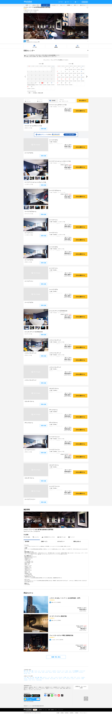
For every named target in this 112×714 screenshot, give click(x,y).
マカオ (82, 678)
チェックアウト (40, 99)
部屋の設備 (43, 128)
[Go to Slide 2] (31, 122)
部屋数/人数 (62, 99)
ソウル (25, 677)
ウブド (75, 677)
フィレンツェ (68, 678)
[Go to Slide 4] (43, 122)
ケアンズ (25, 678)
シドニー (78, 677)
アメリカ (39, 672)
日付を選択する (80, 111)
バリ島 (71, 677)
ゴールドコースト (31, 678)
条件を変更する (82, 100)
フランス (54, 672)
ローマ (60, 678)
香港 (41, 677)
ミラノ (63, 678)
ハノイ (49, 677)
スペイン (70, 672)
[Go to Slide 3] (37, 122)
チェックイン (27, 99)
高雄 (38, 677)
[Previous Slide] (25, 111)
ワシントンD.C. (52, 678)
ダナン (52, 677)
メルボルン (83, 677)
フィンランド (81, 672)
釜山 (28, 677)
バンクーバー (78, 678)
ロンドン (73, 678)
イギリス (66, 672)
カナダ (46, 672)
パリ (57, 678)
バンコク (56, 677)
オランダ (25, 673)
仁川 (30, 677)
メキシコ (50, 672)
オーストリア (75, 672)
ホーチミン (45, 677)
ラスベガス (47, 678)
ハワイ (35, 672)
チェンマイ (60, 677)
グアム (43, 672)
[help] (38, 41)
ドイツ (62, 672)
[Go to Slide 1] (26, 122)
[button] (81, 32)
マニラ (68, 677)
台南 (36, 677)
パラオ (32, 672)
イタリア (58, 672)
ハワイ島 (36, 678)
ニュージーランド (27, 672)
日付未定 (53, 100)
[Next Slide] (46, 111)
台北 (33, 677)
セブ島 (65, 677)
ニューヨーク (41, 678)
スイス (29, 673)
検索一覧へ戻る (56, 657)
